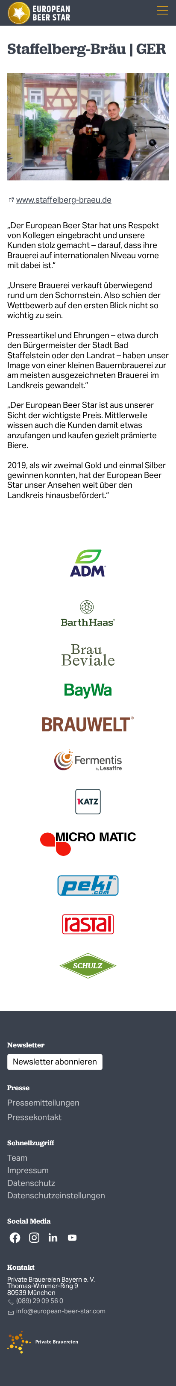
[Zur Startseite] (38, 13)
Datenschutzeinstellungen (56, 1195)
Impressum (28, 1170)
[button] (15, 1237)
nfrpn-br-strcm (62, 1311)
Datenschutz (31, 1183)
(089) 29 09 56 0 (39, 1301)
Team (17, 1158)
